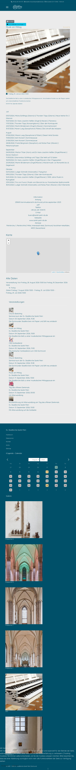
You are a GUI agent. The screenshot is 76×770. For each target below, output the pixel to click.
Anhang (38, 200)
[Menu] (7, 7)
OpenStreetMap (60, 272)
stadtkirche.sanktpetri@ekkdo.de (35, 1)
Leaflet (53, 272)
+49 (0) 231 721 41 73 (18, 1)
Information (38, 197)
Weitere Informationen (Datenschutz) (33, 769)
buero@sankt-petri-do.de (38, 215)
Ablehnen (15, 766)
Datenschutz (10, 438)
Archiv (8, 445)
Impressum (9, 435)
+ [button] (8, 240)
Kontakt (8, 441)
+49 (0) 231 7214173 (38, 210)
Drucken (10, 21)
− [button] (8, 243)
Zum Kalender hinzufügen (16, 24)
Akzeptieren (5, 766)
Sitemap (8, 448)
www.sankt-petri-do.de (38, 220)
